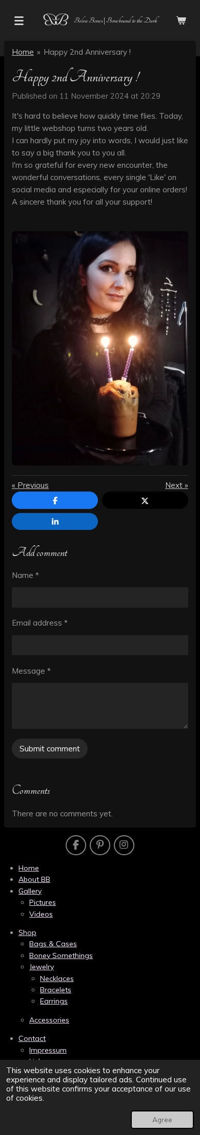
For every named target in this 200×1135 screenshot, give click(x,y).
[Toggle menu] (19, 20)
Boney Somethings (61, 955)
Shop (27, 932)
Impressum (48, 1050)
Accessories (49, 1020)
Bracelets (55, 989)
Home (23, 52)
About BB (34, 879)
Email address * (40, 623)
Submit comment (49, 748)
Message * (31, 671)
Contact (32, 1038)
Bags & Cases (53, 943)
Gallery (30, 891)
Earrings (54, 1001)
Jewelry (41, 966)
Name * (25, 575)
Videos (41, 914)
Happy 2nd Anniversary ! (87, 52)
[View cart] (181, 20)
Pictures (42, 902)
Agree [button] (162, 1119)
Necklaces (57, 978)
